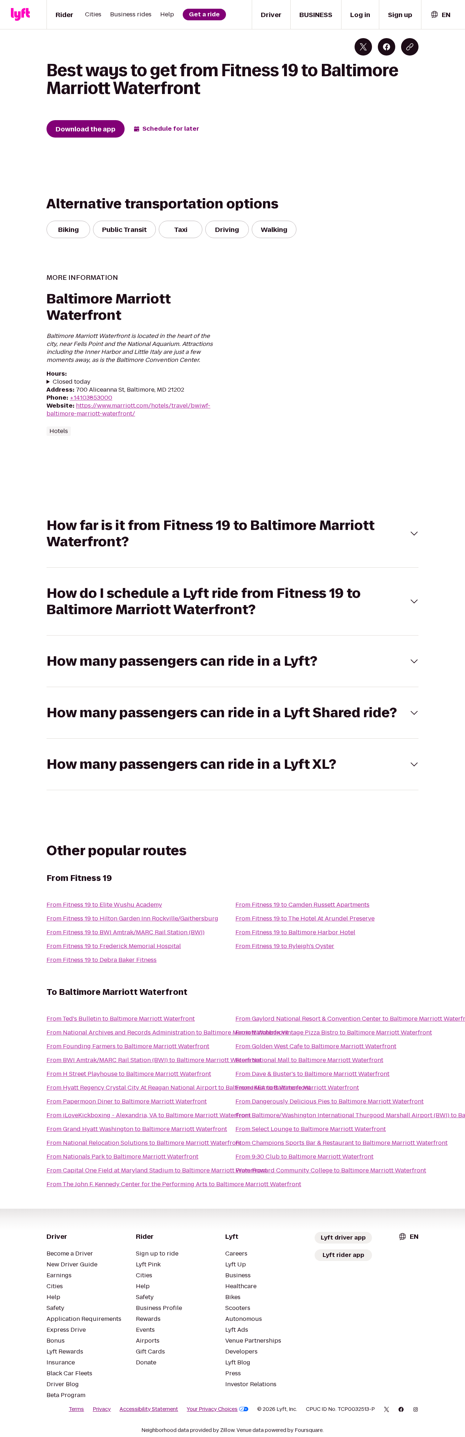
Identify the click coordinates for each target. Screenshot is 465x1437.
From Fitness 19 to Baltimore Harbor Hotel (295, 932)
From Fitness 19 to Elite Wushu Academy (104, 905)
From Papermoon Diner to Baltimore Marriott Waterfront (126, 1101)
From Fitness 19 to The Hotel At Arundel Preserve (305, 918)
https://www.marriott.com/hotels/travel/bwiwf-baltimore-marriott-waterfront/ (128, 409)
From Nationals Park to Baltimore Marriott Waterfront (122, 1156)
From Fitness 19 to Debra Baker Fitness (101, 960)
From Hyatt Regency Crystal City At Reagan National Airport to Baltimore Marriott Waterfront (178, 1087)
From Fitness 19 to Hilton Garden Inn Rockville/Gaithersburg (132, 918)
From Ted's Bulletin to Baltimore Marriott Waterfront (120, 1019)
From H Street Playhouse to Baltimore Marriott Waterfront (128, 1074)
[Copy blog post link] (409, 47)
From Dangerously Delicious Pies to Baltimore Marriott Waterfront (329, 1101)
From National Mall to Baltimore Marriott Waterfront (309, 1060)
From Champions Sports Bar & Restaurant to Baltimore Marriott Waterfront (341, 1143)
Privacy (102, 1409)
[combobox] (440, 14)
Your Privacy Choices (212, 1409)
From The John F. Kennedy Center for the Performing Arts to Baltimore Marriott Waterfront (173, 1184)
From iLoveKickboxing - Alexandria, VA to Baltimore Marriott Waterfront (148, 1115)
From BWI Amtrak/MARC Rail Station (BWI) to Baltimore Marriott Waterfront (154, 1060)
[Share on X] (363, 47)
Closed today (71, 382)
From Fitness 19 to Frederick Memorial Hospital (113, 946)
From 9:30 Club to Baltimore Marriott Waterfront (304, 1156)
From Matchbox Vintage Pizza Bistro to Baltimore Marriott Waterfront (333, 1032)
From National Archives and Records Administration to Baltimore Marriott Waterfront (167, 1032)
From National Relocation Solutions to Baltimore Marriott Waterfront (144, 1143)
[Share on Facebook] (386, 47)
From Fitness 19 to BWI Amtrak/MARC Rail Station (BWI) (125, 932)
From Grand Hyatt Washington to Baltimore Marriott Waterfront (136, 1129)
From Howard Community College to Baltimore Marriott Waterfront (330, 1170)
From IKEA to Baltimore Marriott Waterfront (297, 1087)
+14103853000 (91, 397)
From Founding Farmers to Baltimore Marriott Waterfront (127, 1046)
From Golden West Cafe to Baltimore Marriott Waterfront (315, 1046)
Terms (76, 1409)
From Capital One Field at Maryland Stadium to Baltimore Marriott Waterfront (156, 1170)
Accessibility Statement (149, 1409)
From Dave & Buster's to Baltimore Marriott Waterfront (312, 1074)
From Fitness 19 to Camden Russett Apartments (302, 905)
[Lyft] (20, 14)
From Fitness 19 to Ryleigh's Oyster (284, 946)
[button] (232, 533)
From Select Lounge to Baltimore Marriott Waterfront (310, 1129)
